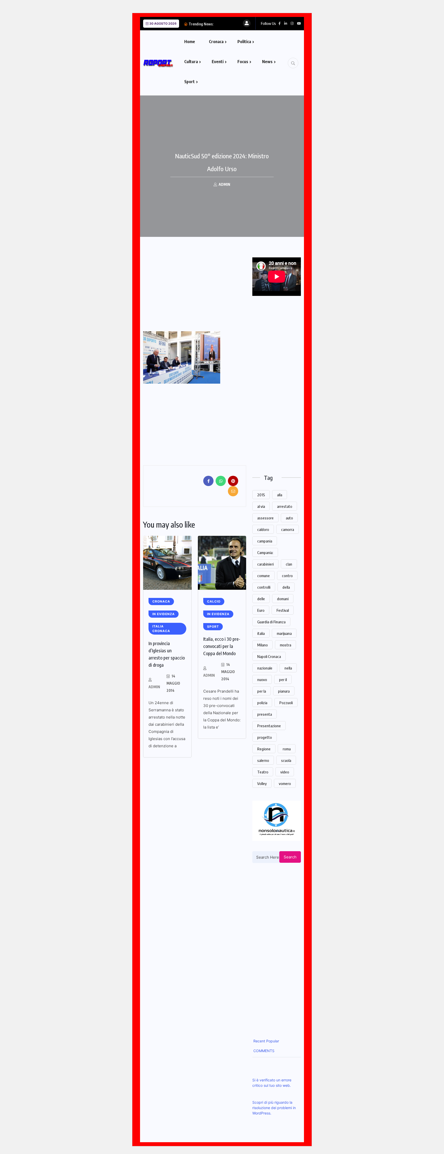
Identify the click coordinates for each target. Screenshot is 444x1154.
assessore (265, 518)
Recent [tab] (258, 1041)
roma (287, 748)
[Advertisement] (186, 293)
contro (287, 575)
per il (283, 679)
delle (261, 598)
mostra (285, 645)
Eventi (218, 61)
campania (264, 541)
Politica (244, 41)
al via (261, 506)
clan (289, 564)
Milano (262, 645)
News (267, 61)
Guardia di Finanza (271, 621)
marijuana (284, 633)
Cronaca (216, 41)
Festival (282, 610)
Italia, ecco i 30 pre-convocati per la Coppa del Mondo (221, 646)
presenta (264, 714)
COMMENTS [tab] (263, 1051)
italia (261, 633)
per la (261, 691)
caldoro (263, 529)
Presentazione (269, 725)
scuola (286, 760)
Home (189, 41)
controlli (263, 587)
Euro (260, 610)
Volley (262, 783)
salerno (263, 760)
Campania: (265, 552)
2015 (261, 494)
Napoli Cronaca (269, 656)
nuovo (262, 679)
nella (288, 668)
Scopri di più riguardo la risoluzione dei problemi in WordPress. (274, 1107)
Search (290, 857)
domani (283, 598)
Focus (242, 61)
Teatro (262, 772)
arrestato (284, 506)
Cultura (191, 61)
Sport (189, 81)
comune (263, 575)
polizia (262, 702)
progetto (264, 737)
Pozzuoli (286, 702)
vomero (285, 783)
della (286, 587)
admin (154, 687)
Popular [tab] (272, 1041)
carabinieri (265, 564)
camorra (287, 529)
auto (289, 518)
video (284, 772)
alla (279, 494)
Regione (264, 748)
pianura (284, 691)
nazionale (264, 668)
